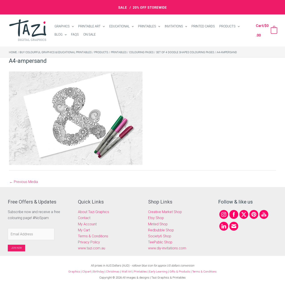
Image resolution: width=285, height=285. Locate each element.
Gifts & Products (179, 271)
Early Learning (158, 271)
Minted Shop (158, 224)
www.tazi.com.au (91, 248)
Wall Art (127, 271)
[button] (72, 26)
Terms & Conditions (93, 236)
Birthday (98, 271)
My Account (87, 224)
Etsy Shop (156, 218)
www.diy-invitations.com (167, 248)
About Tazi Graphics (93, 212)
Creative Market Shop (165, 212)
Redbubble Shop (161, 230)
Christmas (113, 271)
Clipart (86, 271)
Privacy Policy (89, 242)
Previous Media (23, 182)
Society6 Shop (159, 236)
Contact (84, 218)
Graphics (74, 271)
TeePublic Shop (160, 242)
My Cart (84, 230)
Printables (141, 271)
